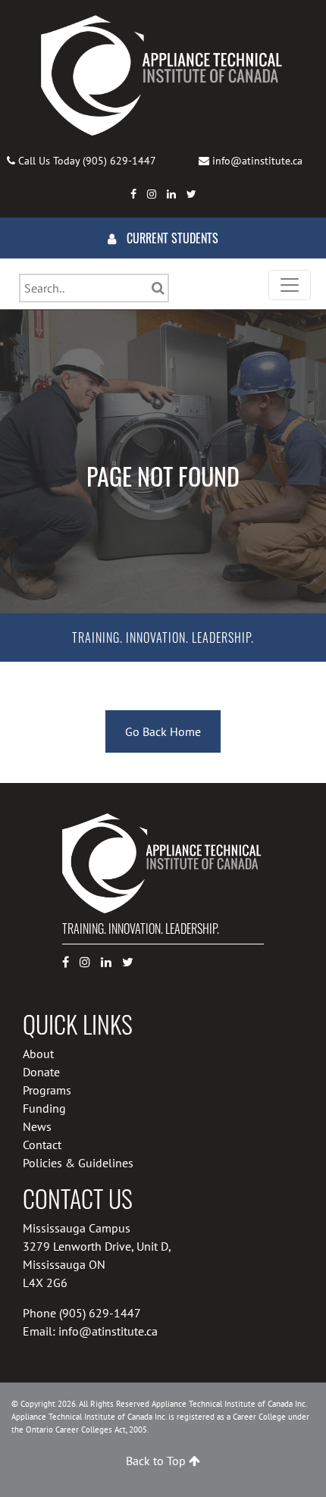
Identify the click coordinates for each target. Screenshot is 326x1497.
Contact (42, 1144)
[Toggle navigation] (289, 285)
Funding (44, 1108)
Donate (41, 1071)
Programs (47, 1090)
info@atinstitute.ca (257, 161)
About (38, 1053)
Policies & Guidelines (78, 1162)
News (37, 1126)
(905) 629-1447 (119, 161)
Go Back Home (163, 731)
